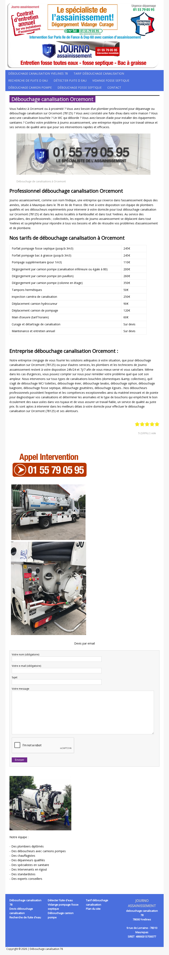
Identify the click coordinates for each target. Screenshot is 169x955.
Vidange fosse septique (110, 80)
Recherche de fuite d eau (28, 80)
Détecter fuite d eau (70, 80)
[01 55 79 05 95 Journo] (84, 35)
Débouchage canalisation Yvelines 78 (38, 73)
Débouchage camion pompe (30, 87)
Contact (114, 87)
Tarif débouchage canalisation (99, 73)
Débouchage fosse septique (80, 87)
